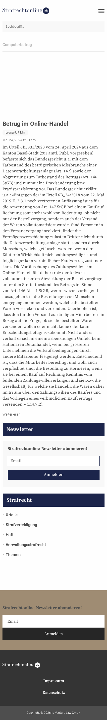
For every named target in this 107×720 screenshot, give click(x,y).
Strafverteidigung (21, 524)
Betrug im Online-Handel (35, 123)
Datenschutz (54, 692)
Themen (13, 554)
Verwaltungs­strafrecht (26, 544)
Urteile (12, 514)
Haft (9, 534)
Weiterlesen (11, 414)
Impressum (53, 680)
